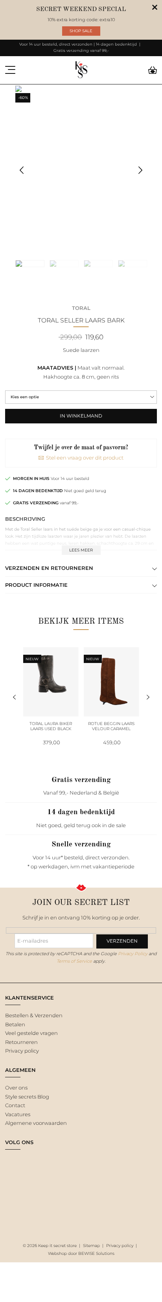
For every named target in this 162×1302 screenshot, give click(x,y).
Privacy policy (22, 1050)
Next (140, 170)
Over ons (16, 1087)
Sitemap (91, 1245)
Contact (15, 1105)
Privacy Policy (132, 953)
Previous (21, 170)
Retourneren (21, 1042)
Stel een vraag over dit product (84, 457)
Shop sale (81, 31)
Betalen (15, 1024)
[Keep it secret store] (81, 70)
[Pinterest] (38, 1161)
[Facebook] (10, 1161)
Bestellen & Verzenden (34, 1015)
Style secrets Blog (27, 1096)
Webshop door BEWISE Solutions (81, 1253)
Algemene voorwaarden (36, 1123)
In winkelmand (81, 416)
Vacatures (17, 1114)
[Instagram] (24, 1161)
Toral (81, 308)
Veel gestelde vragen (31, 1033)
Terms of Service (74, 961)
